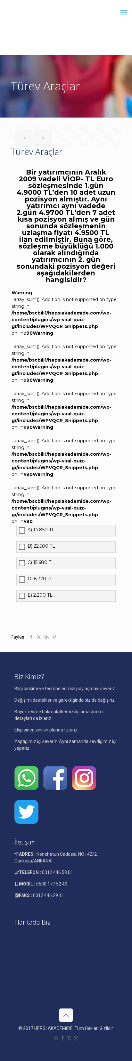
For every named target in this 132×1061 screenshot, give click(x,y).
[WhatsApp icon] (56, 1038)
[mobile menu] (123, 12)
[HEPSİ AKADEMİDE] (66, 27)
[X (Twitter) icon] (69, 1038)
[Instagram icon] (76, 1038)
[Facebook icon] (62, 1038)
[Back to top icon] (66, 1015)
